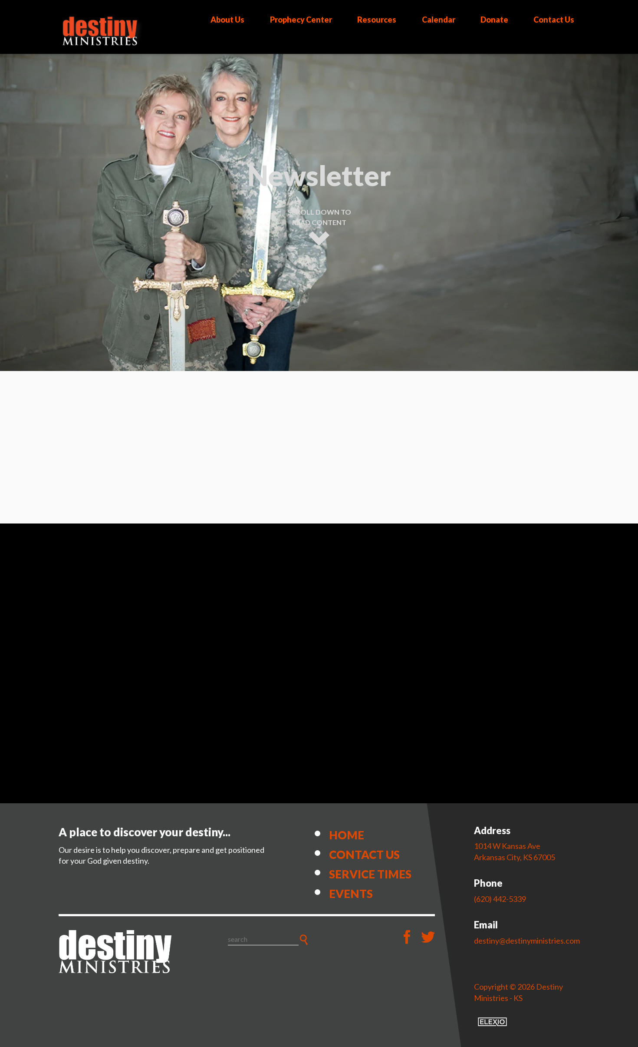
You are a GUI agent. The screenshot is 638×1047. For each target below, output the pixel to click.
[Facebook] (407, 937)
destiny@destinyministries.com (527, 940)
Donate (494, 19)
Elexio (492, 1021)
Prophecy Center (301, 19)
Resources (376, 19)
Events (351, 894)
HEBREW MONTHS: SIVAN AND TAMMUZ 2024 (255, 611)
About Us (227, 19)
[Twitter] (428, 937)
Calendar (438, 19)
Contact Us (553, 19)
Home (346, 835)
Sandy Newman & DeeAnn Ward (238, 533)
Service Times (370, 874)
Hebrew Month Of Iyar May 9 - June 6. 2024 (257, 679)
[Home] (115, 951)
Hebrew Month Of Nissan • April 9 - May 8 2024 (254, 749)
